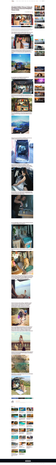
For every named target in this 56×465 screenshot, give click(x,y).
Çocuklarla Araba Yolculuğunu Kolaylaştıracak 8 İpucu (22, 447)
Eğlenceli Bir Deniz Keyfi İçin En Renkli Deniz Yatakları (14, 440)
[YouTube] (30, 461)
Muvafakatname (35, 463)
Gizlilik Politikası (32, 463)
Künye (29, 463)
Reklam (41, 463)
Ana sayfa (12, 5)
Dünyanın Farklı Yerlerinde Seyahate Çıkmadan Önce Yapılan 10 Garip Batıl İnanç (30, 412)
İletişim (43, 463)
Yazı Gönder (39, 463)
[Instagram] (28, 461)
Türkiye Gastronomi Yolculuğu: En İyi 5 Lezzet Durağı (14, 426)
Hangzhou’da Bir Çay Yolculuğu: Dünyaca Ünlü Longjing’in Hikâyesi (22, 454)
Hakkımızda (27, 463)
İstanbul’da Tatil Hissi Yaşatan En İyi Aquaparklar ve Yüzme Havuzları (14, 419)
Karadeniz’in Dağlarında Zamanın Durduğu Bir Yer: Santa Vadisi (14, 412)
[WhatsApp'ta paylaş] (31, 26)
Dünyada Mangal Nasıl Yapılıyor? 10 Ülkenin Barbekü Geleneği (22, 433)
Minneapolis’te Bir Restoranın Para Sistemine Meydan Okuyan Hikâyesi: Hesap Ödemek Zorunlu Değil (14, 454)
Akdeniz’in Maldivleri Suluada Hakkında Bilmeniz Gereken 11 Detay (22, 412)
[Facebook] (25, 461)
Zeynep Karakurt (14, 12)
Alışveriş (13, 438)
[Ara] (44, 1)
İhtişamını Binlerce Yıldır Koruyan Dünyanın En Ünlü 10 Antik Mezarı (30, 419)
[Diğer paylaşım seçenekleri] (32, 26)
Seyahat (14, 5)
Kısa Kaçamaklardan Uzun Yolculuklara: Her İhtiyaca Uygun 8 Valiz (30, 440)
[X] (27, 461)
